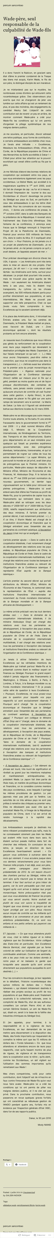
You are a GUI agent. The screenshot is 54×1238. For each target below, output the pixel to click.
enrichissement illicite (26, 1205)
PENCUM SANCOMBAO (13, 5)
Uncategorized (29, 1192)
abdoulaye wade (9, 1205)
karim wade (40, 1205)
